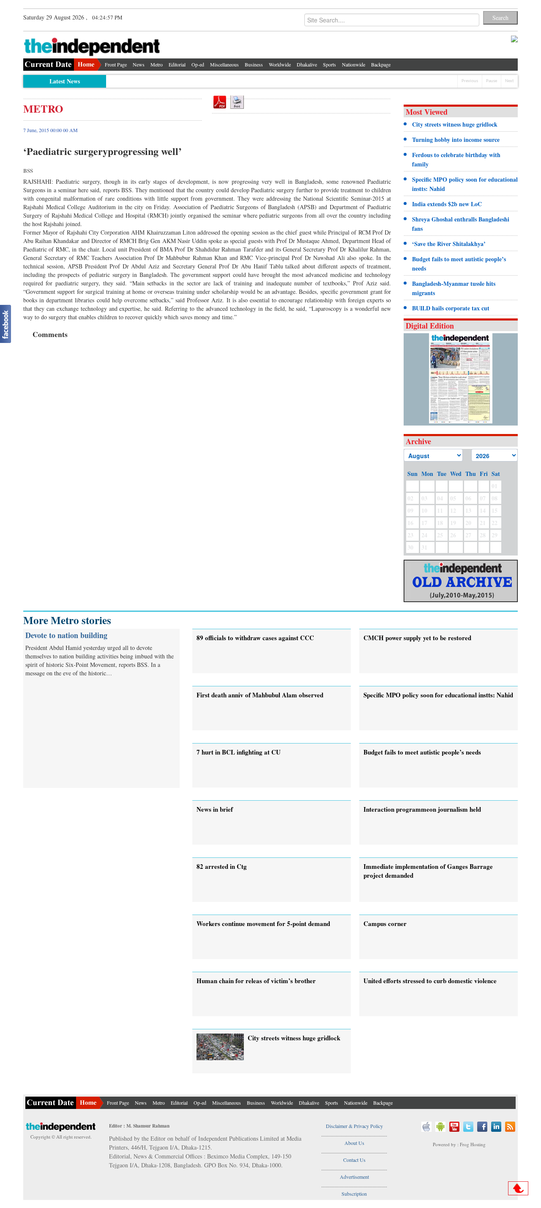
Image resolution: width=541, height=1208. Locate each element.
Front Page (116, 64)
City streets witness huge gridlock (294, 1037)
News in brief (215, 809)
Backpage (381, 64)
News (139, 64)
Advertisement (354, 1176)
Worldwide (280, 64)
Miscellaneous (224, 64)
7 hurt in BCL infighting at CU (239, 752)
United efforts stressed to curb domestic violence (430, 980)
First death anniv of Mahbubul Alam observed (260, 694)
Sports (329, 64)
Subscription (354, 1193)
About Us (354, 1142)
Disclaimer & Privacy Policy (354, 1125)
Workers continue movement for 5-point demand (263, 923)
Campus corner (385, 923)
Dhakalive (307, 64)
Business (254, 64)
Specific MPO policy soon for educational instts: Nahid (438, 694)
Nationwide (353, 64)
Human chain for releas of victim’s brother (256, 980)
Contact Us (354, 1159)
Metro (156, 64)
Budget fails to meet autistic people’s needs (422, 752)
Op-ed (197, 64)
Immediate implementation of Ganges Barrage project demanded (428, 871)
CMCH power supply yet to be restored (417, 637)
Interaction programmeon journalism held (422, 809)
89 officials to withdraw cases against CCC (255, 637)
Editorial (177, 64)
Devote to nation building (66, 635)
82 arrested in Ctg (222, 866)
